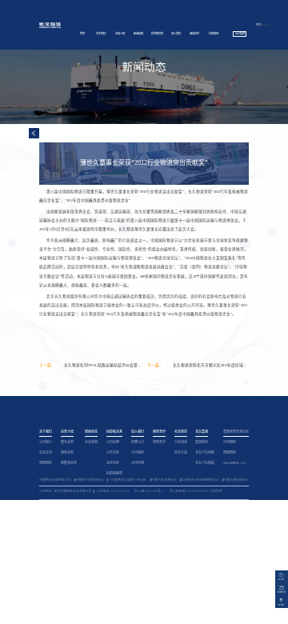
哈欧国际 (229, 452)
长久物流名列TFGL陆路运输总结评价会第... (102, 365)
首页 (82, 33)
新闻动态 (138, 33)
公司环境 (137, 463)
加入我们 (176, 33)
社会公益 (180, 452)
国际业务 (67, 452)
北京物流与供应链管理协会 (200, 480)
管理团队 (45, 463)
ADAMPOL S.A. (234, 463)
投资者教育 (114, 473)
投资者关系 (157, 33)
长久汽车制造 (204, 463)
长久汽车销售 (204, 452)
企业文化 (45, 452)
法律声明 (216, 491)
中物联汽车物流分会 (89, 480)
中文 (258, 24)
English (266, 24)
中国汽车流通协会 (164, 480)
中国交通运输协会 (236, 480)
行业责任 (180, 442)
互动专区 (112, 463)
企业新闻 (91, 442)
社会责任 (213, 33)
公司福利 (137, 452)
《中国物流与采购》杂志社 (127, 480)
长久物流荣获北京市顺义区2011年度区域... (209, 365)
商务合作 (194, 33)
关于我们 (101, 33)
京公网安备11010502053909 (189, 491)
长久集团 (240, 33)
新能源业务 (69, 463)
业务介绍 (120, 33)
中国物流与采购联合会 (55, 480)
